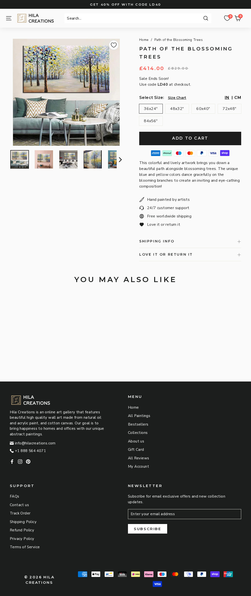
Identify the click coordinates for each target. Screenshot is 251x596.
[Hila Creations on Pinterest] (28, 461)
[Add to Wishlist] (114, 45)
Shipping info (157, 241)
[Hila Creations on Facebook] (12, 461)
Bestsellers (138, 424)
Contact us (19, 504)
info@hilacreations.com (35, 443)
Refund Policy (22, 530)
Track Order (20, 513)
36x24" (151, 108)
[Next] (120, 159)
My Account (138, 466)
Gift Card (136, 449)
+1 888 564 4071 (30, 450)
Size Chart (177, 97)
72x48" (229, 108)
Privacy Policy (22, 538)
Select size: (151, 97)
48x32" (177, 108)
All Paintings (139, 415)
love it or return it (166, 254)
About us (136, 441)
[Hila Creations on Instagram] (20, 461)
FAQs (14, 496)
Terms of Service (25, 547)
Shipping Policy (23, 521)
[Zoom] (66, 92)
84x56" (151, 121)
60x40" (203, 108)
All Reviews (138, 458)
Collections (138, 432)
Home (144, 39)
